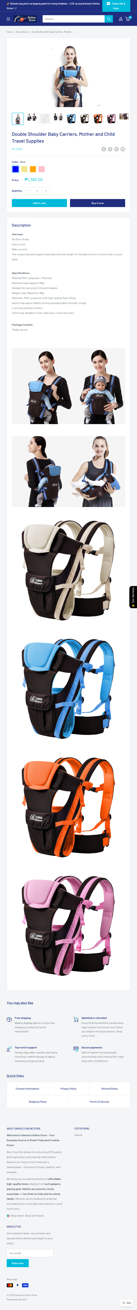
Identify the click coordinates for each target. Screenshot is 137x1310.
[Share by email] (122, 148)
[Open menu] (8, 19)
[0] (127, 19)
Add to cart (39, 203)
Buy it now (98, 203)
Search (78, 1134)
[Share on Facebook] (103, 148)
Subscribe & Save (118, 6)
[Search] (109, 19)
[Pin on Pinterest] (110, 148)
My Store (17, 149)
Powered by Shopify (17, 1299)
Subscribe (18, 1263)
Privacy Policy (68, 1088)
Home (10, 31)
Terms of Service (99, 1101)
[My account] (120, 19)
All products (22, 31)
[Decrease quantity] (28, 190)
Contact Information (27, 1088)
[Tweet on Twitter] (116, 148)
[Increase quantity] (46, 190)
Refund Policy (110, 1088)
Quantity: (17, 190)
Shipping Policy (38, 1101)
